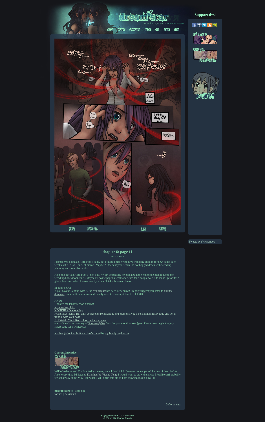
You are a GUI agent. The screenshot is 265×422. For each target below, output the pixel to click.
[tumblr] (199, 26)
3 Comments (173, 404)
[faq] (157, 30)
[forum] (167, 30)
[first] (72, 229)
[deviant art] (214, 26)
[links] (176, 30)
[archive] (121, 30)
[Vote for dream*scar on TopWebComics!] (66, 368)
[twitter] (204, 26)
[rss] (209, 26)
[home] (145, 15)
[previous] (92, 229)
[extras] (148, 30)
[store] (207, 40)
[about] (110, 30)
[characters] (135, 30)
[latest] (162, 229)
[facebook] (194, 26)
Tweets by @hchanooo (202, 241)
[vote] (207, 55)
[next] (143, 229)
